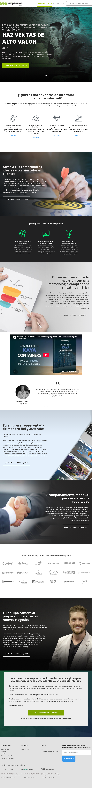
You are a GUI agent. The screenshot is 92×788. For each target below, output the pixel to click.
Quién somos (5, 749)
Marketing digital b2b (45, 3)
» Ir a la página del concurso (8, 777)
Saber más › (13, 135)
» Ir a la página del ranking (48, 777)
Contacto (3, 753)
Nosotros (56, 3)
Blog (62, 3)
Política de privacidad (7, 756)
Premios (3, 751)
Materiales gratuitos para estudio (50, 751)
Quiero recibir (69, 759)
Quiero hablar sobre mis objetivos (79, 3)
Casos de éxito (25, 749)
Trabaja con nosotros (7, 758)
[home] (11, 3)
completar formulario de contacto (46, 713)
